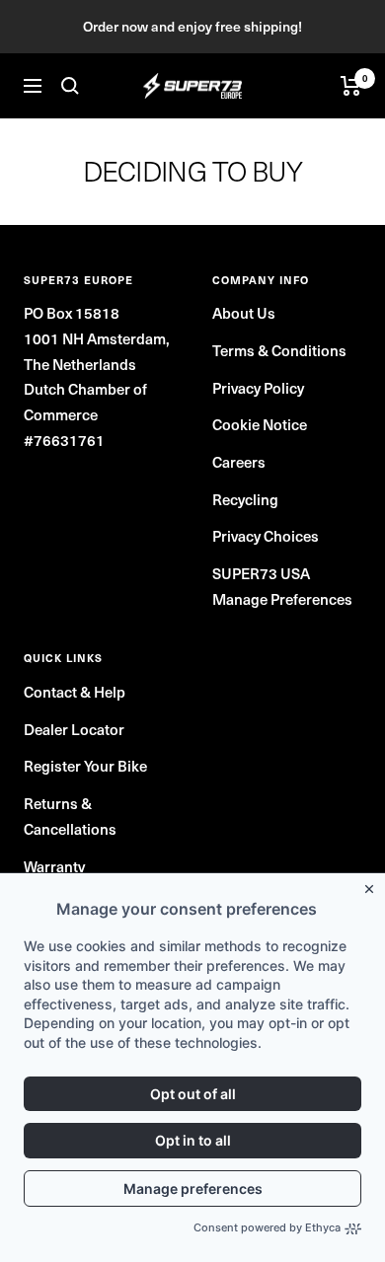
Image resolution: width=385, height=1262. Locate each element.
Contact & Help (74, 691)
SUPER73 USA (261, 572)
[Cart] (351, 86)
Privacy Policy (258, 387)
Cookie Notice (259, 423)
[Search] (70, 86)
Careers (239, 461)
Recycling (245, 498)
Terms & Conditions (279, 349)
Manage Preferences (282, 598)
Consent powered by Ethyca (267, 1227)
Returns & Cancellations (70, 815)
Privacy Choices (265, 535)
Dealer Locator (74, 728)
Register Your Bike (85, 765)
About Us (243, 312)
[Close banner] (373, 885)
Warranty (54, 865)
